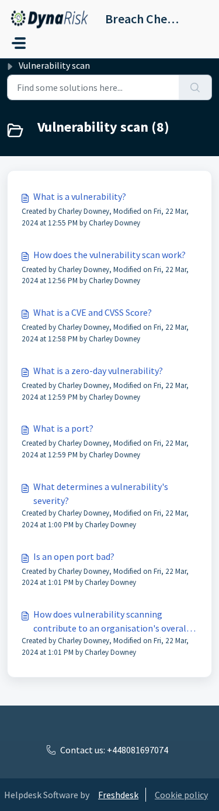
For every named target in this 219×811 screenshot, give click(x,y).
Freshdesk (118, 795)
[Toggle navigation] (18, 43)
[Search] (195, 87)
